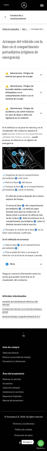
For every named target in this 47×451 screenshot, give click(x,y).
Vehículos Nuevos (11, 352)
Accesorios (8, 383)
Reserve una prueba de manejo (17, 357)
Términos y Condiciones (23, 423)
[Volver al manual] (6, 17)
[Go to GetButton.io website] (41, 448)
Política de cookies (23, 429)
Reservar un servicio (12, 379)
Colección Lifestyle (11, 387)
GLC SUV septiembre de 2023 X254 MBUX (25, 29)
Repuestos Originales (12, 396)
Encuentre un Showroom (14, 361)
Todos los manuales (10, 29)
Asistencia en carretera (13, 392)
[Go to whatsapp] (40, 443)
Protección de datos (23, 435)
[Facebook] (20, 442)
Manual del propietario (13, 400)
